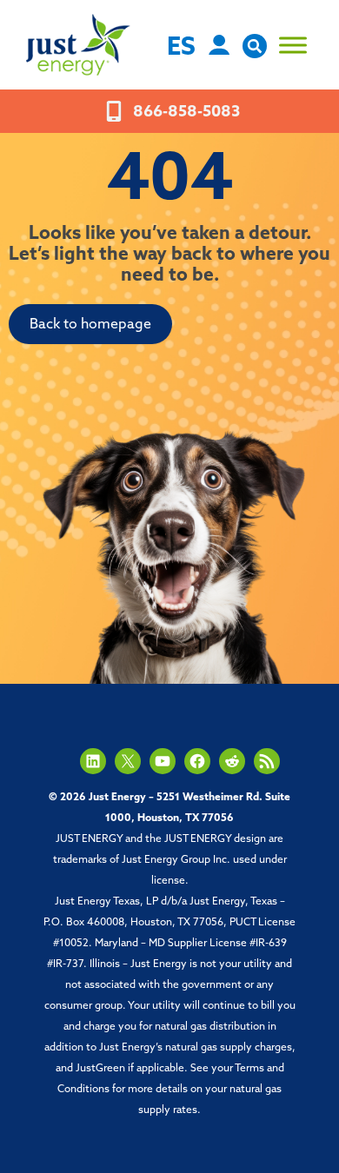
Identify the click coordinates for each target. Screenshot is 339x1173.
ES (181, 48)
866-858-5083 (186, 113)
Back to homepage (90, 325)
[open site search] (255, 54)
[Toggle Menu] (293, 45)
